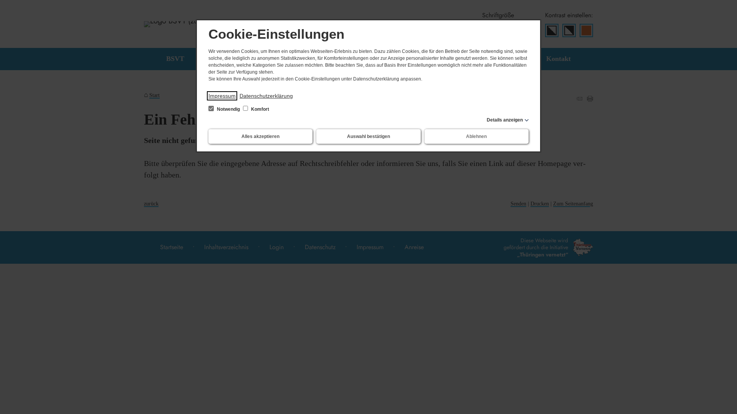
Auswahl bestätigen (368, 136)
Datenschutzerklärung (266, 96)
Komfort (259, 109)
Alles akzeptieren (260, 136)
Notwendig (228, 109)
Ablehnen (476, 136)
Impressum (222, 96)
